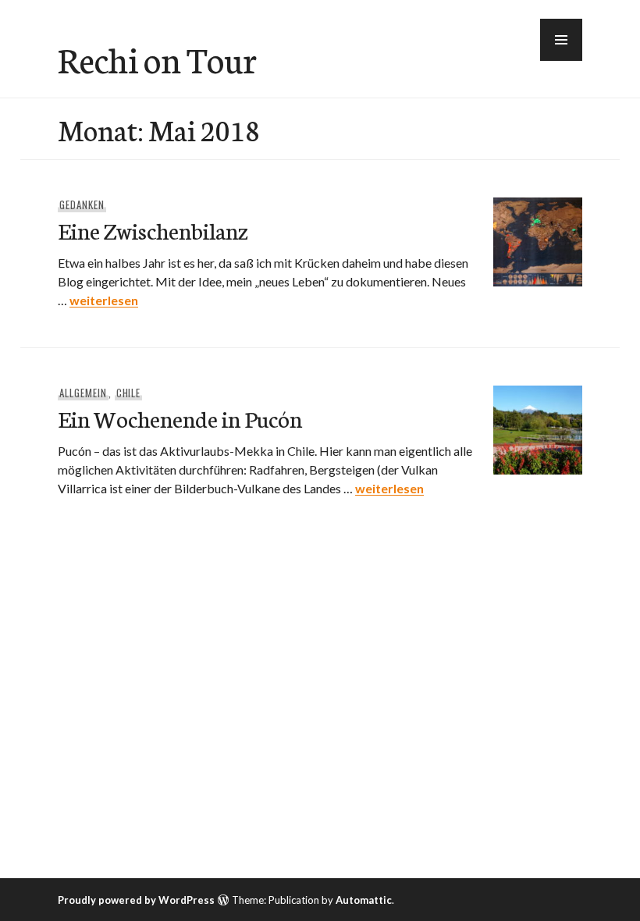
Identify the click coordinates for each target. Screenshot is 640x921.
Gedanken (82, 204)
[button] (561, 40)
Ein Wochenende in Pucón (180, 418)
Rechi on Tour (157, 58)
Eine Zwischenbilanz (153, 230)
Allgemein (83, 392)
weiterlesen (103, 300)
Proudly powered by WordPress (136, 900)
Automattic (364, 900)
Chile (128, 392)
